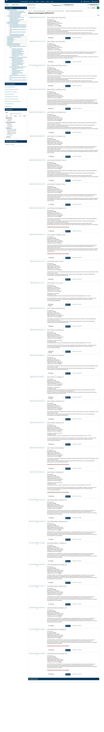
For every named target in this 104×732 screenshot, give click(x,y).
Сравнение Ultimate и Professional (11, 89)
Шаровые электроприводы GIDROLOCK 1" (17, 73)
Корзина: (95, 1)
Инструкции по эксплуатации (11, 91)
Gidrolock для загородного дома (13, 16)
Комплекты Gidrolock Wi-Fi (15, 14)
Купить (68, 38)
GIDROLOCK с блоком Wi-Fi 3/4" (18, 63)
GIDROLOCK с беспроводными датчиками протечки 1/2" (18, 52)
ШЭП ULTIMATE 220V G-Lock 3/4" (55, 261)
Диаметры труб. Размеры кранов (11, 99)
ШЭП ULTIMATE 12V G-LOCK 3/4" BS (56, 41)
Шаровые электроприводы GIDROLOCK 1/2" (17, 55)
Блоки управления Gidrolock (12, 22)
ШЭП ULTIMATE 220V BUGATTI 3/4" (55, 401)
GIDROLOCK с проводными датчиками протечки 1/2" (17, 49)
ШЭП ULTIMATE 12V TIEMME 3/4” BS (56, 136)
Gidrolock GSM (10, 42)
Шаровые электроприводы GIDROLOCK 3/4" (17, 65)
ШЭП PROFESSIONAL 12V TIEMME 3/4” (56, 543)
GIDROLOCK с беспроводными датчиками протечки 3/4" (18, 61)
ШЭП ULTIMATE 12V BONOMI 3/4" (55, 472)
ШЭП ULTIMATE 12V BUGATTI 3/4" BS (56, 184)
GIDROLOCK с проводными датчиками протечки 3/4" (17, 59)
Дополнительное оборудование (13, 43)
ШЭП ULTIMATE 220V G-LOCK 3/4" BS (56, 17)
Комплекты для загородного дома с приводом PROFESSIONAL (17, 20)
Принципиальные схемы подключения (12, 101)
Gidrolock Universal (11, 39)
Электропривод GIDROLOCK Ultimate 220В (18, 26)
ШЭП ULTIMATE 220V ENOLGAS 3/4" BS (56, 65)
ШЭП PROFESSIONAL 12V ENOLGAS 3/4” (57, 500)
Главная (29, 11)
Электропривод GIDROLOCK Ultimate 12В (18, 24)
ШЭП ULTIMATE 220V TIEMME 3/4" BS (56, 112)
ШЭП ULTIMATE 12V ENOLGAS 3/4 (55, 330)
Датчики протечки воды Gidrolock (14, 37)
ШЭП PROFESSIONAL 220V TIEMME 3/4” (57, 564)
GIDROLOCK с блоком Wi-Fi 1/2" (18, 53)
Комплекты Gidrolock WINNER (15, 13)
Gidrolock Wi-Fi (10, 41)
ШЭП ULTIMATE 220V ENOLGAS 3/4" (56, 308)
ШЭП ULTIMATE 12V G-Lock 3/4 (55, 283)
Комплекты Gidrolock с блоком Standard (18, 12)
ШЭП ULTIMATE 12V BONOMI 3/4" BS (56, 235)
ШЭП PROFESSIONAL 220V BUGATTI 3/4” (57, 608)
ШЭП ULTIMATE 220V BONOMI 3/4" (55, 448)
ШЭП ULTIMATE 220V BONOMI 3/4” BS (56, 208)
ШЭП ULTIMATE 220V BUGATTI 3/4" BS (56, 160)
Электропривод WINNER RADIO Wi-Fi (17, 35)
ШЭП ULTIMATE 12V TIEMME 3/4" (55, 377)
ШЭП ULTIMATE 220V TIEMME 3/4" (55, 355)
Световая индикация (9, 103)
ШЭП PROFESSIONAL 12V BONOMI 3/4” (56, 629)
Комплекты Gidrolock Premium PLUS (17, 11)
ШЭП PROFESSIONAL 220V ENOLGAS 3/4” (57, 521)
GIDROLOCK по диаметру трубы (13, 45)
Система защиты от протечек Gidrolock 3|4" (18, 57)
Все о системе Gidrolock (9, 87)
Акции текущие (8, 106)
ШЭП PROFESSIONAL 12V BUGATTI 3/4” (57, 586)
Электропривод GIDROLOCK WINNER (17, 34)
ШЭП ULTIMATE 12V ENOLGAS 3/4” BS (56, 89)
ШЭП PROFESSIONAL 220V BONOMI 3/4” (57, 653)
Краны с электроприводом (12, 23)
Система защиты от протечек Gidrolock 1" (18, 66)
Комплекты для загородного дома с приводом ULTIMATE (17, 18)
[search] (98, 8)
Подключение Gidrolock (9, 94)
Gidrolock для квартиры (12, 9)
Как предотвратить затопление (11, 96)
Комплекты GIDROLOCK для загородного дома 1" (17, 71)
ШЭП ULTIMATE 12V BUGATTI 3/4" (55, 422)
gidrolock (93, 7)
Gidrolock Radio (10, 38)
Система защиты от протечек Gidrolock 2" (18, 80)
